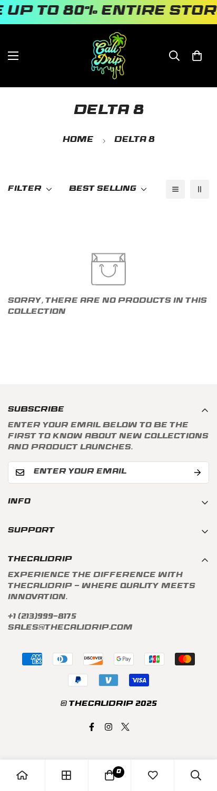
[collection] (66, 775)
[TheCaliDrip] (108, 55)
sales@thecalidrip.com (70, 628)
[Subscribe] (197, 472)
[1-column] (175, 189)
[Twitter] (125, 727)
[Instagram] (108, 727)
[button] (197, 56)
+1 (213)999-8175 (42, 617)
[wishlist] (152, 775)
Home (78, 140)
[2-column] (199, 189)
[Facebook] (91, 727)
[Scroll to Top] (198, 735)
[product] (22, 775)
